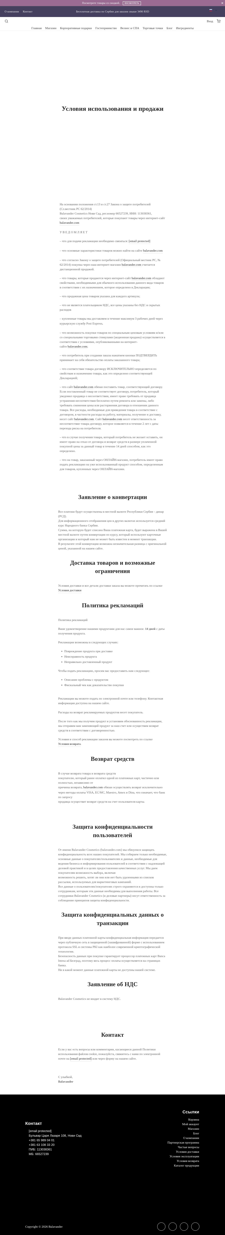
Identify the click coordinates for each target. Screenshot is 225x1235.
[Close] (222, 3)
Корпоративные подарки (76, 28)
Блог (169, 28)
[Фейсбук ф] (173, 1226)
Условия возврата (69, 744)
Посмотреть (132, 3)
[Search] (6, 21)
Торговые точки (153, 28)
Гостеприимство (106, 28)
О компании (12, 11)
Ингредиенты (185, 28)
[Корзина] (218, 21)
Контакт (27, 11)
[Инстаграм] (161, 1226)
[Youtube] (195, 1226)
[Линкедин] (184, 1226)
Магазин (50, 28)
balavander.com (69, 222)
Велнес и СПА (129, 28)
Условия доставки (69, 590)
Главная (36, 28)
